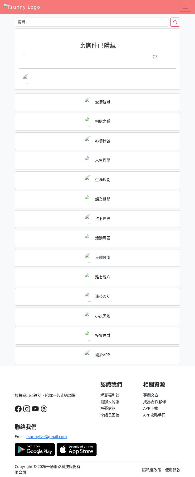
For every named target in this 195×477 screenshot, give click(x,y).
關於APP (102, 354)
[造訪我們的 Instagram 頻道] (26, 408)
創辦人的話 (109, 401)
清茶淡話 (102, 296)
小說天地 (102, 315)
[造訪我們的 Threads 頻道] (43, 408)
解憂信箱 (108, 408)
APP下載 (150, 408)
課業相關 (102, 199)
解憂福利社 (109, 395)
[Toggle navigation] (185, 7)
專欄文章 (150, 395)
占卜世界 (102, 218)
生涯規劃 (102, 179)
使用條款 (172, 469)
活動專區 (102, 238)
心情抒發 (102, 140)
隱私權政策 (151, 469)
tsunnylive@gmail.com (46, 436)
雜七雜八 (102, 277)
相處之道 (102, 121)
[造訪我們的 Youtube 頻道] (35, 408)
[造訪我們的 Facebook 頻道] (18, 408)
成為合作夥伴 (154, 401)
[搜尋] (175, 22)
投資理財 (102, 335)
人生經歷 (102, 160)
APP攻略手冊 (154, 415)
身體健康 (102, 257)
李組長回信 (109, 415)
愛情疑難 (102, 101)
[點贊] (155, 57)
